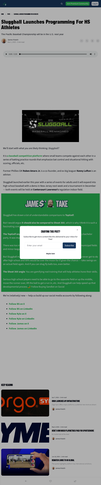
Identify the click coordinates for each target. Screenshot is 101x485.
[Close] (77, 230)
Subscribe (69, 245)
